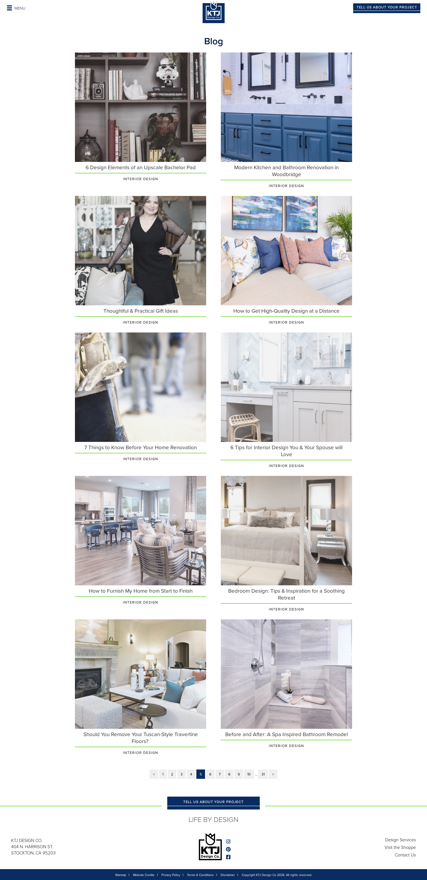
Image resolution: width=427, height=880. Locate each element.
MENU (19, 8)
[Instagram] (229, 841)
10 (249, 774)
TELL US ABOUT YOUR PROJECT (387, 7)
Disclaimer (228, 875)
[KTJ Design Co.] (214, 13)
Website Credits (144, 875)
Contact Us (405, 855)
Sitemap (120, 875)
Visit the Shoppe (400, 847)
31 (263, 774)
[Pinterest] (229, 849)
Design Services (400, 839)
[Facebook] (229, 857)
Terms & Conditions (200, 875)
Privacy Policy (170, 875)
